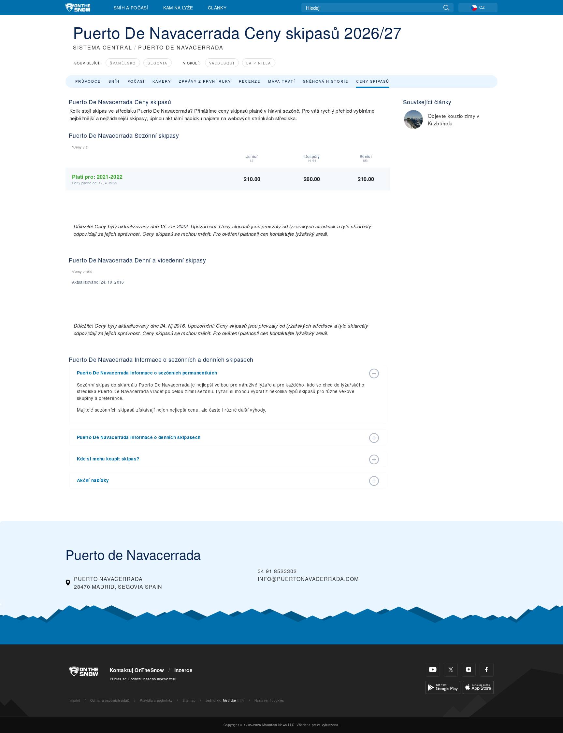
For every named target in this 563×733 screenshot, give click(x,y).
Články (217, 7)
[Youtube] (433, 670)
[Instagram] (469, 670)
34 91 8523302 (277, 571)
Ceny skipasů (372, 81)
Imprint (74, 700)
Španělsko (123, 63)
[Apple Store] (478, 686)
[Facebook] (487, 670)
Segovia (157, 63)
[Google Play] (443, 686)
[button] (221, 372)
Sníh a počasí (131, 7)
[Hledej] (446, 7)
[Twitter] (451, 670)
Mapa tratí (281, 81)
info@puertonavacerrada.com (308, 579)
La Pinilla (258, 63)
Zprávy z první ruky (205, 81)
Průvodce (88, 81)
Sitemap (188, 700)
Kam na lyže (178, 7)
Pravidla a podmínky (156, 700)
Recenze (249, 81)
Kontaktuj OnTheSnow (137, 670)
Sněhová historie (325, 81)
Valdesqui (222, 63)
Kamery (161, 81)
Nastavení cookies (269, 700)
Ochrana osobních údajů (110, 700)
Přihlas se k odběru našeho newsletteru (143, 678)
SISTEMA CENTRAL (102, 47)
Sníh (114, 81)
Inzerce (183, 670)
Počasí (136, 81)
